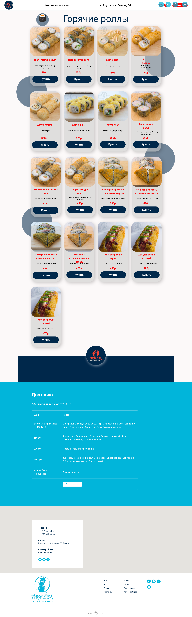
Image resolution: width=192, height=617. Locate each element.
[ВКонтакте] (154, 5)
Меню (106, 581)
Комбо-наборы (130, 592)
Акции (106, 588)
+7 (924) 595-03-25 (46, 534)
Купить (45, 79)
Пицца (126, 584)
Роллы (127, 581)
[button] (161, 4)
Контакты (108, 592)
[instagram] (44, 559)
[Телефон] (149, 583)
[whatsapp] (40, 559)
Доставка (108, 584)
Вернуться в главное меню (57, 5)
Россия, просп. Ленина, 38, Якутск (53, 543)
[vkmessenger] (48, 559)
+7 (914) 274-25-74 (46, 531)
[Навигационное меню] (185, 4)
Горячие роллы (130, 588)
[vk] (159, 583)
